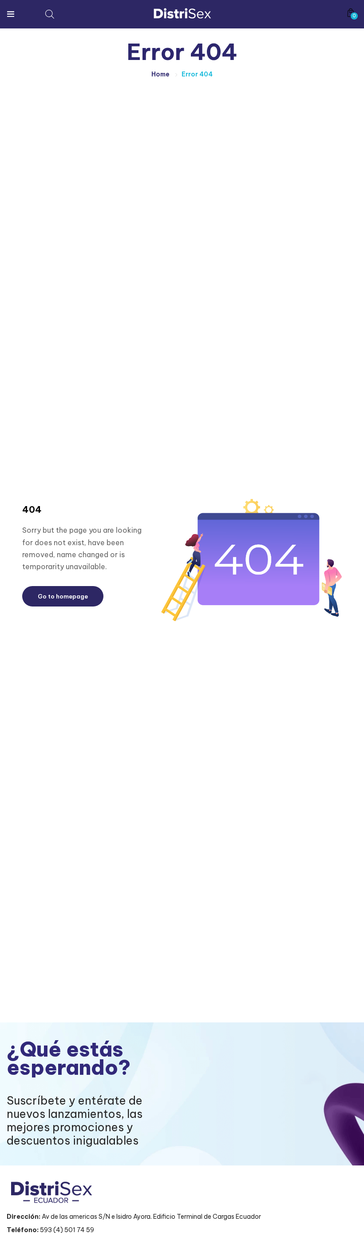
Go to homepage (63, 596)
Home (160, 74)
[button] (350, 12)
